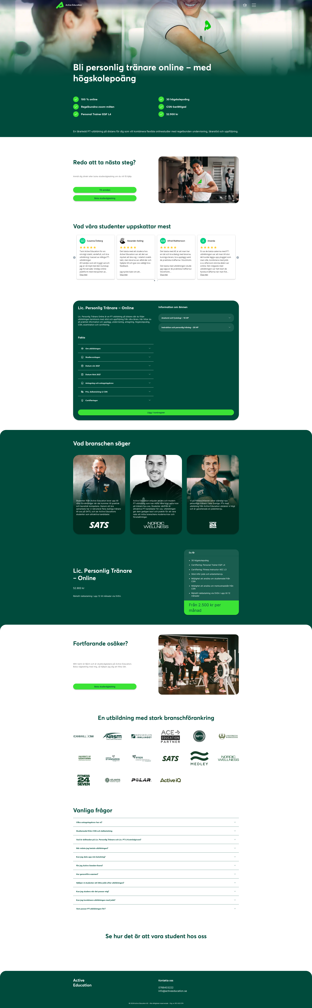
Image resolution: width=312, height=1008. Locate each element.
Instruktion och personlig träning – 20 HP (179, 327)
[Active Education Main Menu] (245, 5)
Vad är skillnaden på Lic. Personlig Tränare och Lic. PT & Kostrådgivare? (108, 839)
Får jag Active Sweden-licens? (89, 865)
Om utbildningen (93, 348)
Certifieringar (91, 400)
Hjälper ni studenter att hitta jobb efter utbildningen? (100, 883)
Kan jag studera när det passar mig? (92, 891)
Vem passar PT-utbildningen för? (91, 908)
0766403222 (165, 987)
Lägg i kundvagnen (156, 412)
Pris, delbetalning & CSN (96, 392)
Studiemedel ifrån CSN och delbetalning (94, 831)
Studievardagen (92, 357)
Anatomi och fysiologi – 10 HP (175, 318)
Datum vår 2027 (92, 366)
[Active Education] (108, 5)
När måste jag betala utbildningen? (92, 848)
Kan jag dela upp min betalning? (90, 857)
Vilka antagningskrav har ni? (89, 822)
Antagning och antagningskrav (99, 383)
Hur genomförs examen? (87, 874)
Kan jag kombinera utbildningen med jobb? (95, 900)
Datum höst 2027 (93, 374)
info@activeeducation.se (172, 991)
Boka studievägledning (104, 198)
